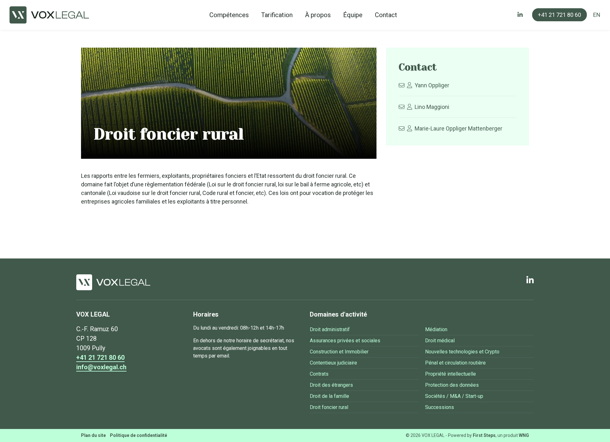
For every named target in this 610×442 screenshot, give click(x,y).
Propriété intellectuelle (450, 374)
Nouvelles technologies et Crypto (462, 352)
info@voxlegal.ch (101, 367)
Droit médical (440, 341)
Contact (386, 15)
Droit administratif (330, 329)
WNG (524, 435)
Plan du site (93, 435)
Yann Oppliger (432, 85)
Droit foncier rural (329, 407)
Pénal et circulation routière (455, 363)
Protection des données (452, 385)
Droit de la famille (329, 396)
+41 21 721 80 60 (559, 14)
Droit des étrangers (331, 385)
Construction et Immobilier (339, 352)
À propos (318, 15)
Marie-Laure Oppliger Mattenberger (458, 128)
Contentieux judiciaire (333, 363)
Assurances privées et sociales (345, 341)
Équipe (353, 15)
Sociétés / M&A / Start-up (454, 396)
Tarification (277, 15)
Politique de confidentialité (138, 435)
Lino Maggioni (432, 107)
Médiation (436, 329)
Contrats (319, 374)
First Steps (484, 435)
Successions (439, 407)
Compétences (229, 15)
